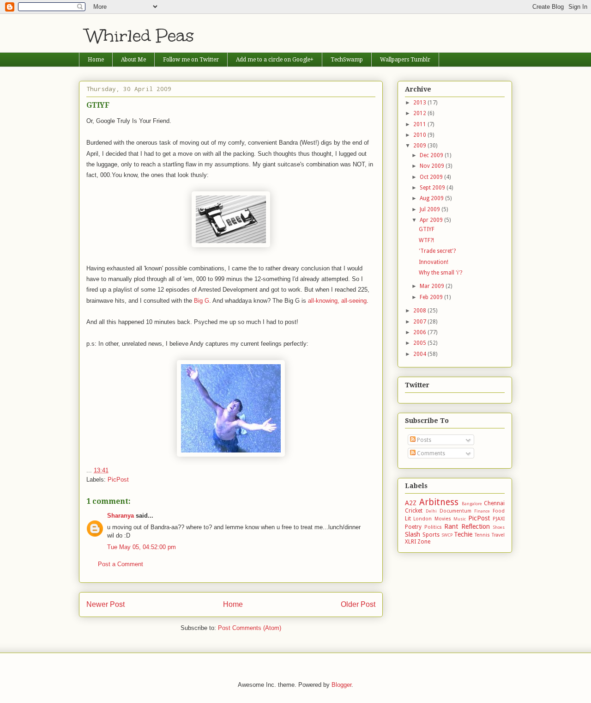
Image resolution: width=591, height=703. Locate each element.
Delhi (431, 510)
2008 (420, 310)
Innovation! (433, 262)
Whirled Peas (140, 35)
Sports (431, 535)
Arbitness (438, 502)
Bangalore (472, 503)
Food (499, 511)
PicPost (118, 479)
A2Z (410, 503)
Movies (442, 519)
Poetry (413, 527)
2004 (420, 354)
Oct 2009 (432, 177)
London (422, 519)
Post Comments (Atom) (249, 627)
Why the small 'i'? (440, 272)
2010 (420, 135)
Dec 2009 (432, 155)
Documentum (455, 511)
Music (459, 518)
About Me (133, 59)
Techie (463, 534)
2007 (420, 321)
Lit (408, 518)
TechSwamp (347, 59)
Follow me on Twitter (191, 59)
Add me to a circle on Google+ (275, 59)
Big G (201, 300)
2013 (420, 102)
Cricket (413, 510)
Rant (451, 526)
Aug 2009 (432, 198)
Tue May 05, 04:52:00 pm (141, 547)
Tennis (482, 535)
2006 (420, 332)
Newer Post (105, 604)
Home (96, 59)
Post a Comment (120, 564)
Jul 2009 (430, 209)
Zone (423, 541)
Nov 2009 (433, 166)
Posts (423, 440)
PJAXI (499, 519)
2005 (420, 343)
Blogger (341, 684)
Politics (433, 527)
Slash (412, 534)
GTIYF (426, 229)
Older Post (358, 604)
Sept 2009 (433, 187)
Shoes (499, 527)
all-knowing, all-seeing (337, 300)
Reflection (475, 526)
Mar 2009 (433, 286)
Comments (430, 453)
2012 (420, 113)
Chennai (494, 503)
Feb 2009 (432, 297)
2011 (420, 124)
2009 (420, 145)
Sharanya (120, 515)
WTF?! (426, 240)
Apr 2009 (432, 220)
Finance (482, 510)
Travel (498, 535)
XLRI (410, 541)
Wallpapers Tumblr (405, 59)
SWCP (446, 535)
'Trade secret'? (437, 251)
